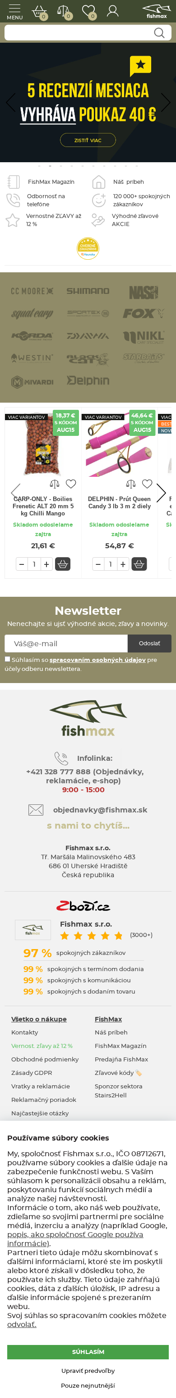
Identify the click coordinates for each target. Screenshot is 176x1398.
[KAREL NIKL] (144, 336)
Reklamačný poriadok (43, 1100)
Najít (159, 33)
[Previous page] (10, 102)
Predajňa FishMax (121, 1060)
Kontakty (24, 1033)
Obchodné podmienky (45, 1060)
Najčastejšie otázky (40, 1114)
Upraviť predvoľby (88, 1371)
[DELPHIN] (88, 380)
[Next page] (165, 102)
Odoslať (149, 643)
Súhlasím (88, 1352)
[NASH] (144, 292)
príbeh (128, 182)
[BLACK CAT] (88, 359)
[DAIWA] (88, 335)
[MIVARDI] (32, 381)
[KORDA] (32, 335)
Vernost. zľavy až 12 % (42, 1046)
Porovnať (68, 16)
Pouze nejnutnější (88, 1386)
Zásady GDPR (31, 1073)
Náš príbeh (111, 1033)
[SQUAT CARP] (32, 313)
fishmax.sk (156, 11)
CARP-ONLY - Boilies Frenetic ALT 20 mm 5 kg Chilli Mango (43, 506)
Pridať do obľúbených (71, 483)
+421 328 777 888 (58, 772)
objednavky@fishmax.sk (100, 810)
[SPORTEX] (88, 312)
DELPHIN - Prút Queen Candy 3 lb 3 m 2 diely (119, 503)
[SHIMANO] (88, 290)
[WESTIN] (32, 357)
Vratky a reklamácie (40, 1087)
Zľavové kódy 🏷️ (118, 1073)
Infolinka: (94, 758)
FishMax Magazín (121, 1046)
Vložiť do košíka (62, 564)
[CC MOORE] (32, 290)
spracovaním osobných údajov (98, 660)
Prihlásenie (112, 11)
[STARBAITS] (144, 357)
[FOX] (144, 312)
